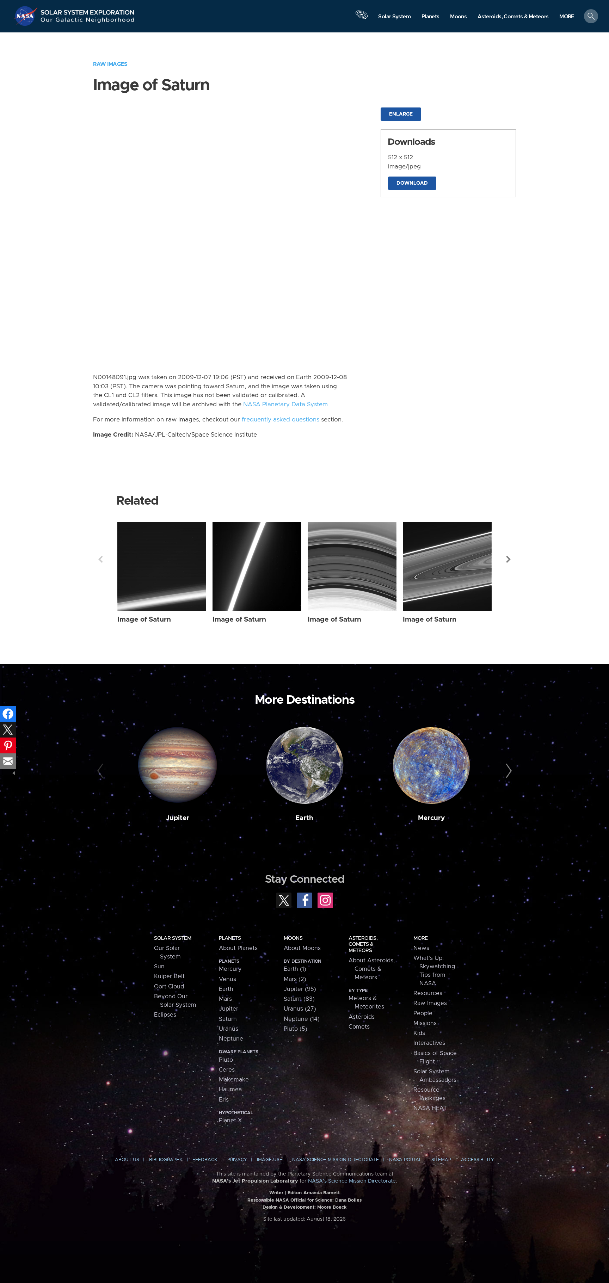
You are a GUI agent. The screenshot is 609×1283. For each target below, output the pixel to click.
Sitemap (441, 1160)
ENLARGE (401, 114)
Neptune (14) (302, 1019)
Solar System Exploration (87, 10)
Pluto (226, 1060)
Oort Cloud (169, 986)
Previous (100, 559)
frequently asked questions (280, 420)
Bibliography (166, 1160)
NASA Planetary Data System (285, 404)
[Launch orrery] (362, 18)
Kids (419, 1033)
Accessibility (477, 1160)
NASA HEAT (430, 1108)
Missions (425, 1023)
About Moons (302, 948)
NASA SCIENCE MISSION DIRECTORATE (335, 1160)
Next (508, 559)
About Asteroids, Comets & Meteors (372, 969)
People (422, 1013)
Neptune (231, 1039)
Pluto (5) (295, 1029)
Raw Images (110, 64)
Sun (159, 966)
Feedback (204, 1160)
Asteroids (362, 1017)
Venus (227, 979)
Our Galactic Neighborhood (87, 21)
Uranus (228, 1029)
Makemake (234, 1079)
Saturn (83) (299, 999)
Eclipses (165, 1015)
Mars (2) (295, 979)
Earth (304, 818)
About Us (127, 1160)
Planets (230, 938)
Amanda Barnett (321, 1193)
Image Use (269, 1160)
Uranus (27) (300, 1009)
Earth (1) (295, 969)
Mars (225, 999)
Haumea (230, 1089)
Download (412, 183)
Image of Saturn (144, 619)
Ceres (227, 1070)
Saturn (228, 1019)
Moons (293, 938)
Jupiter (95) (300, 989)
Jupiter (177, 818)
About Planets (238, 948)
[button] (567, 16)
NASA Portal (405, 1160)
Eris (224, 1100)
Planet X (230, 1120)
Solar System (172, 938)
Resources (427, 993)
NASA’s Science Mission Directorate (352, 1181)
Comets (359, 1027)
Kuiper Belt (169, 976)
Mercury (431, 818)
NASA (26, 16)
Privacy (237, 1160)
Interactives (429, 1043)
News (421, 948)
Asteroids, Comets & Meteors (363, 944)
